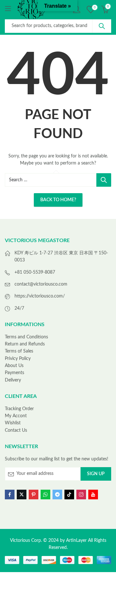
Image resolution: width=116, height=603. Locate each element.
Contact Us (16, 430)
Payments (14, 373)
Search (101, 26)
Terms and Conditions (26, 337)
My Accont (16, 416)
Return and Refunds (25, 344)
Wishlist (13, 423)
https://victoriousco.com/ (40, 296)
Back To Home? (58, 200)
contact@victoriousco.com (41, 284)
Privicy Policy (18, 358)
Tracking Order (19, 409)
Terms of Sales (19, 351)
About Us (14, 365)
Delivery (13, 380)
